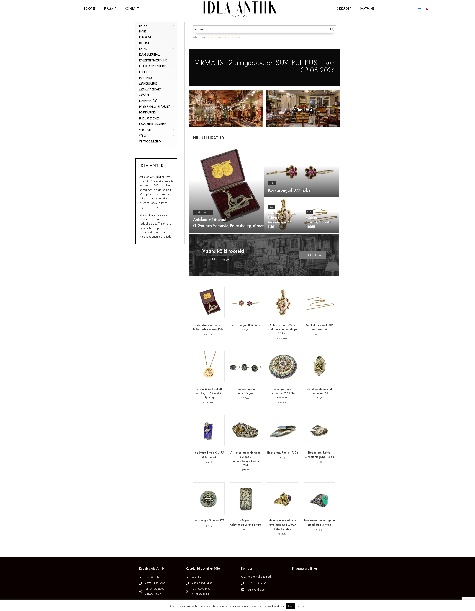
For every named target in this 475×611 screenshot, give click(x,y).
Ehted (143, 26)
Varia (142, 136)
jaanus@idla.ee (256, 590)
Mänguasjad (148, 83)
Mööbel (144, 95)
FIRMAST (110, 8)
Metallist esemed (150, 89)
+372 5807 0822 (202, 583)
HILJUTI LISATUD (208, 138)
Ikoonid (145, 43)
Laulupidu (145, 78)
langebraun (237, 36)
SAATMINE (366, 8)
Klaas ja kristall (149, 54)
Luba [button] (290, 605)
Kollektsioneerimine (153, 60)
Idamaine (145, 37)
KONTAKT (132, 8)
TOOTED (90, 8)
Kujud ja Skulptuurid (152, 66)
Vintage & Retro (150, 141)
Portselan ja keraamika (154, 107)
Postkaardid (147, 112)
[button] (312, 255)
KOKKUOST (343, 8)
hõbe (227, 36)
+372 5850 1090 (155, 583)
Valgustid (146, 130)
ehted (210, 36)
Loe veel (300, 606)
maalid (218, 36)
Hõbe (142, 31)
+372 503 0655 (256, 583)
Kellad (143, 49)
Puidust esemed (149, 118)
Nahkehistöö (148, 101)
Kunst (143, 72)
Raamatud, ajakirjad (152, 124)
